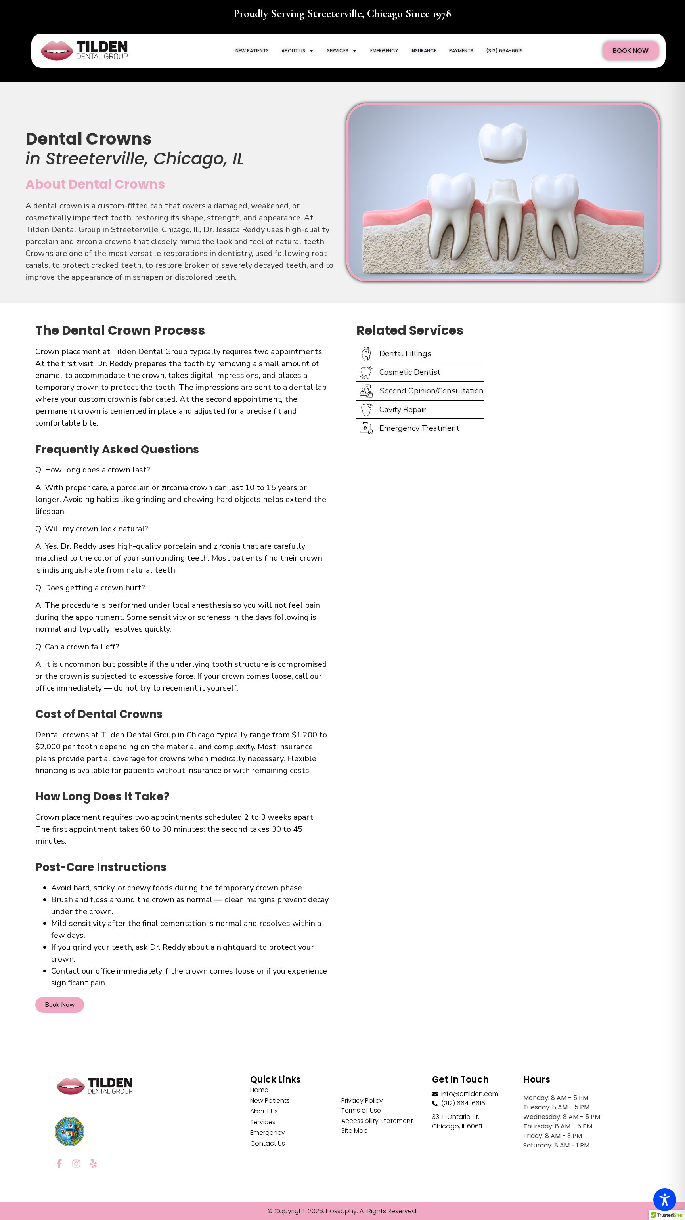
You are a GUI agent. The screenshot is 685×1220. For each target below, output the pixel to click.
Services (263, 1121)
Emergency (267, 1132)
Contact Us (267, 1143)
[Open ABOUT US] (311, 50)
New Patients (270, 1100)
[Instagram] (76, 1163)
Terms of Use (361, 1110)
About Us (264, 1111)
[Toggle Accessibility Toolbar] (664, 1200)
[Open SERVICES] (355, 50)
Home (259, 1089)
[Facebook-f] (59, 1163)
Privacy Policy (362, 1100)
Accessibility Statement (377, 1120)
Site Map (354, 1130)
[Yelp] (93, 1163)
